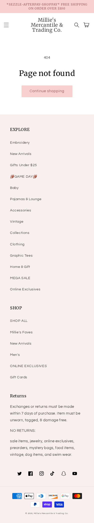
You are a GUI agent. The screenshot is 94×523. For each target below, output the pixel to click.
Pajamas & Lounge (26, 199)
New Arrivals (20, 154)
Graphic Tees (21, 255)
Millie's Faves (21, 332)
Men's (15, 355)
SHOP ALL (19, 321)
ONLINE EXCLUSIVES (28, 366)
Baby (14, 188)
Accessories (20, 210)
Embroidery (20, 142)
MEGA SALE (20, 278)
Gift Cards (18, 377)
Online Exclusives (25, 289)
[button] (6, 24)
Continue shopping (47, 91)
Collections (20, 233)
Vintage (16, 221)
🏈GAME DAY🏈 (23, 176)
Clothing (17, 244)
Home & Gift (20, 267)
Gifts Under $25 (23, 165)
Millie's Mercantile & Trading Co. (51, 513)
